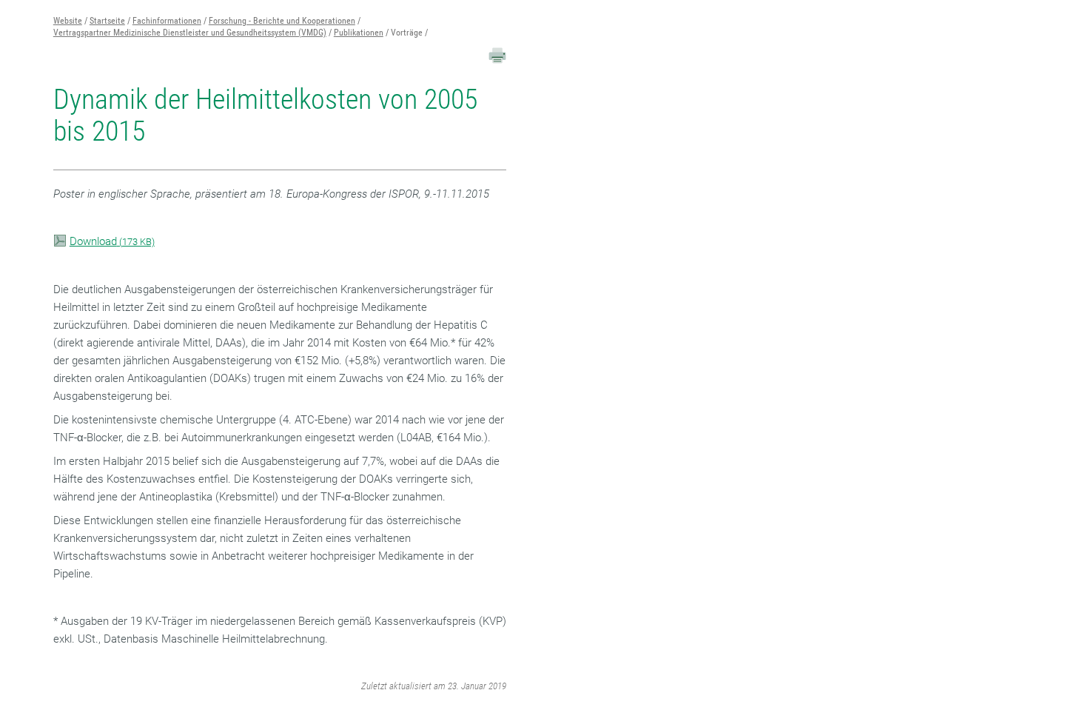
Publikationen (358, 32)
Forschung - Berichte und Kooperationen (282, 21)
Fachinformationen (166, 21)
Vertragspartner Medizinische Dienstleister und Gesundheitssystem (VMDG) (189, 32)
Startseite (107, 21)
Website (67, 21)
